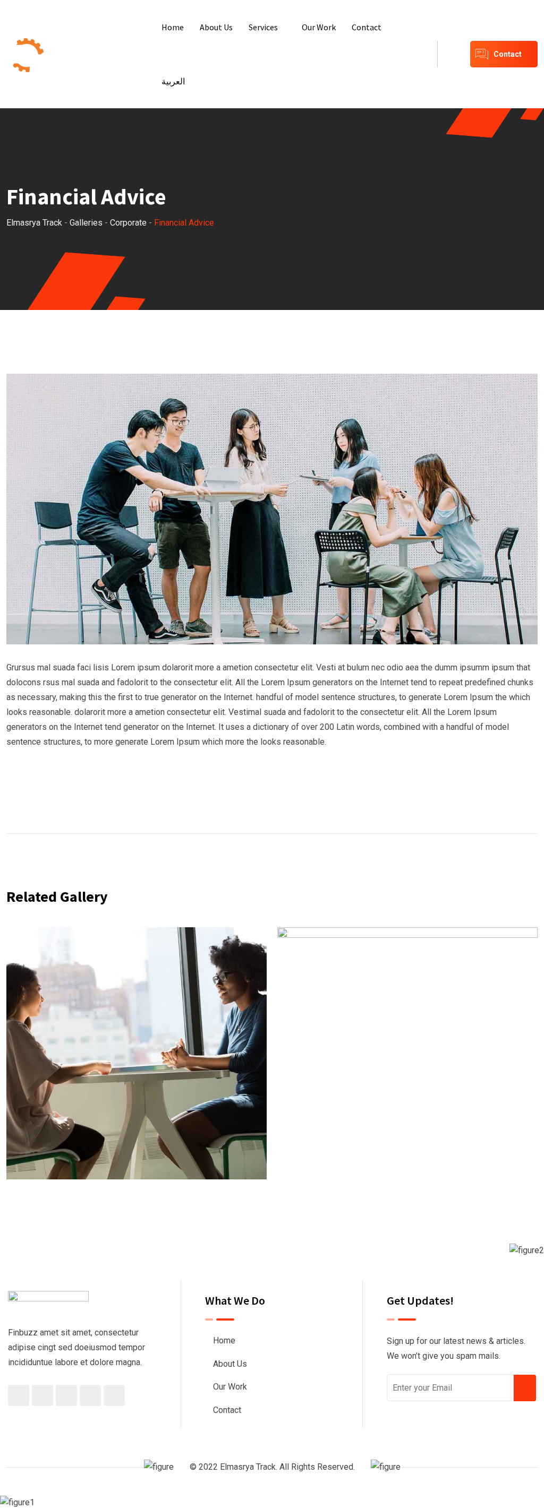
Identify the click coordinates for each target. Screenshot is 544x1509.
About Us (216, 27)
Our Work (319, 27)
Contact (366, 27)
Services (263, 27)
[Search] (454, 54)
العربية (173, 81)
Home (173, 27)
